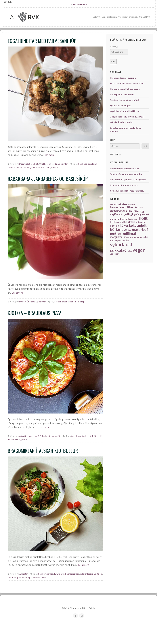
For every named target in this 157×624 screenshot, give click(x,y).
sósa (48, 167)
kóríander (118, 229)
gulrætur (115, 219)
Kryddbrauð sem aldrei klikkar (125, 111)
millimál (129, 233)
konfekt (114, 225)
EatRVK (96, 17)
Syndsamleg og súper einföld (124, 100)
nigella (22, 439)
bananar (131, 204)
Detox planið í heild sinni (122, 94)
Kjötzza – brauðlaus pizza (34, 312)
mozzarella (13, 439)
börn (136, 207)
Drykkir (22, 301)
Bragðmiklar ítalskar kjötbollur (43, 450)
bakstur (121, 204)
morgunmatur (118, 237)
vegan (139, 250)
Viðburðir (123, 17)
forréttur (12, 167)
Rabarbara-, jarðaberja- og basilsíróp (48, 178)
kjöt (89, 436)
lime (129, 230)
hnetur (124, 219)
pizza (28, 439)
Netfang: (114, 46)
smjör (117, 240)
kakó (126, 222)
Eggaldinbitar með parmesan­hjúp (42, 40)
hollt (143, 218)
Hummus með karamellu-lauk (124, 168)
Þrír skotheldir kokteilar (121, 122)
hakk (78, 436)
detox (114, 211)
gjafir (136, 214)
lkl (101, 436)
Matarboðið (24, 163)
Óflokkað (43, 163)
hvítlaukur (115, 222)
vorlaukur (114, 254)
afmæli (113, 205)
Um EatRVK (144, 17)
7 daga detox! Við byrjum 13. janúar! (127, 116)
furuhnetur (59, 573)
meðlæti (116, 234)
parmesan (40, 167)
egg (85, 163)
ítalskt (84, 436)
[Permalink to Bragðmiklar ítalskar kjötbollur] (55, 503)
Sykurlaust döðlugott (120, 105)
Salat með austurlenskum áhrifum (126, 174)
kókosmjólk (138, 225)
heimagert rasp (72, 573)
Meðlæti (34, 163)
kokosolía (140, 222)
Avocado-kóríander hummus (124, 185)
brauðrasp (48, 573)
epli (120, 214)
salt (112, 240)
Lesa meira (48, 154)
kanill (132, 222)
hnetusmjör (133, 219)
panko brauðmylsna (26, 167)
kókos (124, 225)
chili (141, 207)
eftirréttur (134, 211)
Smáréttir (53, 163)
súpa (130, 251)
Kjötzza (95, 436)
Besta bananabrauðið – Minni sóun (127, 83)
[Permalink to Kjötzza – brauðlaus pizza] (55, 366)
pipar (30, 577)
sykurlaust (121, 245)
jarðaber (65, 301)
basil (80, 163)
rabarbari (74, 301)
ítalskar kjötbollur (88, 573)
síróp (82, 301)
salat (145, 237)
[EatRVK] (27, 16)
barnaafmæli (117, 207)
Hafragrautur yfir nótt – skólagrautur (128, 179)
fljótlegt (128, 214)
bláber (129, 207)
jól (123, 222)
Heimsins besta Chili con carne (125, 89)
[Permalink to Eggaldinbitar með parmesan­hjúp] (55, 94)
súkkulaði (119, 250)
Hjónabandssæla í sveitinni (123, 77)
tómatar (54, 167)
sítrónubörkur (39, 577)
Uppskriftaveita (109, 17)
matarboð (140, 229)
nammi (129, 237)
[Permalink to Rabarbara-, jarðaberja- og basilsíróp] (55, 231)
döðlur (123, 211)
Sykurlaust (45, 436)
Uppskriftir (63, 163)
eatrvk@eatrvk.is (80, 4)
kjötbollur (12, 577)
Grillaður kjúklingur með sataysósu (127, 190)
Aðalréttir (23, 436)
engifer (114, 214)
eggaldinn (92, 163)
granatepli (144, 214)
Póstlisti (133, 17)
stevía (124, 240)
